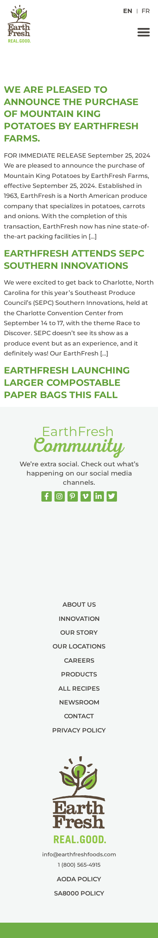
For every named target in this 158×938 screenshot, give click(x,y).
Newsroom (79, 702)
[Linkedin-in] (99, 496)
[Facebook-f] (46, 496)
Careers (79, 660)
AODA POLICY (79, 879)
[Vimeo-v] (86, 496)
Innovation (79, 618)
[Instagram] (59, 496)
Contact (79, 716)
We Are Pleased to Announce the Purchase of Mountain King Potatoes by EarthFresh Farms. (71, 114)
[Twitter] (112, 496)
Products (79, 674)
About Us (79, 604)
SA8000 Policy (79, 893)
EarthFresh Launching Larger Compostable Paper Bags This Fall (67, 382)
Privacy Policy (79, 730)
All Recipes (79, 688)
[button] (143, 32)
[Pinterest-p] (72, 496)
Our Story (79, 632)
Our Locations (79, 646)
